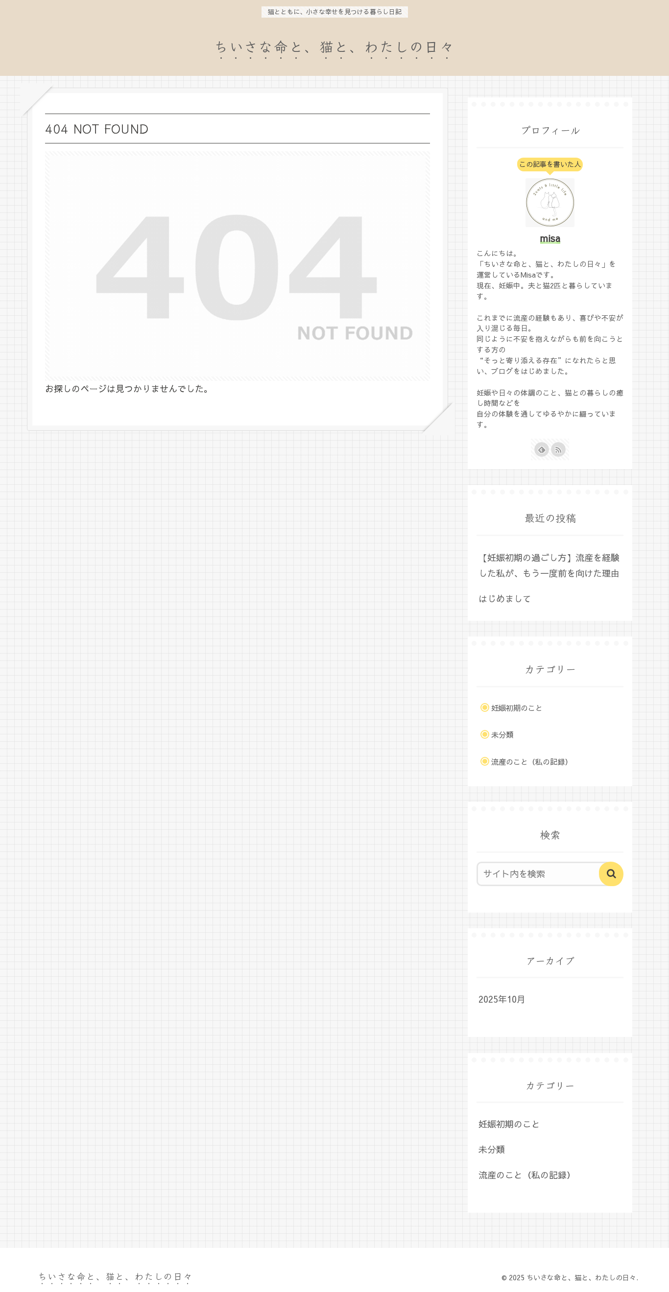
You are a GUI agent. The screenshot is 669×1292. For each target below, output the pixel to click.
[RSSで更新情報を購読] (558, 449)
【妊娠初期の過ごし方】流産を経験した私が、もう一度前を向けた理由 (549, 565)
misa (550, 237)
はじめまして (504, 598)
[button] (611, 874)
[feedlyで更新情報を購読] (541, 449)
